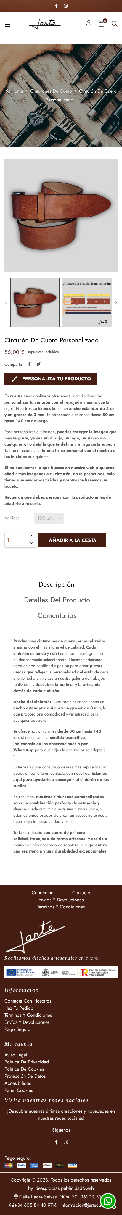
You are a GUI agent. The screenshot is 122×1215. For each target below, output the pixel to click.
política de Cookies (24, 1069)
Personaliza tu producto (51, 379)
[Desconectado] (107, 1200)
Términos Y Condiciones (28, 1015)
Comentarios (57, 615)
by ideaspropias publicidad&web (61, 1188)
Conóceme (42, 892)
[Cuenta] (89, 24)
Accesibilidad (18, 1083)
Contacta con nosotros (27, 1001)
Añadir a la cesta (72, 540)
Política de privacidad (26, 1061)
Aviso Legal (15, 1054)
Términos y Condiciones (61, 906)
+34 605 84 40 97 (33, 1205)
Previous (6, 303)
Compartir (29, 364)
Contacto (81, 892)
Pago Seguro (17, 1029)
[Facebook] (56, 6)
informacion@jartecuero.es (85, 1205)
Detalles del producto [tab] (57, 599)
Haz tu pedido (18, 1008)
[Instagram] (65, 6)
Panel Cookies (18, 1090)
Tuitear (38, 364)
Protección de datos (25, 1076)
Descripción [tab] (56, 584)
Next (116, 303)
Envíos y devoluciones (61, 899)
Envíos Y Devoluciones (26, 1022)
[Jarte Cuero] (35, 937)
